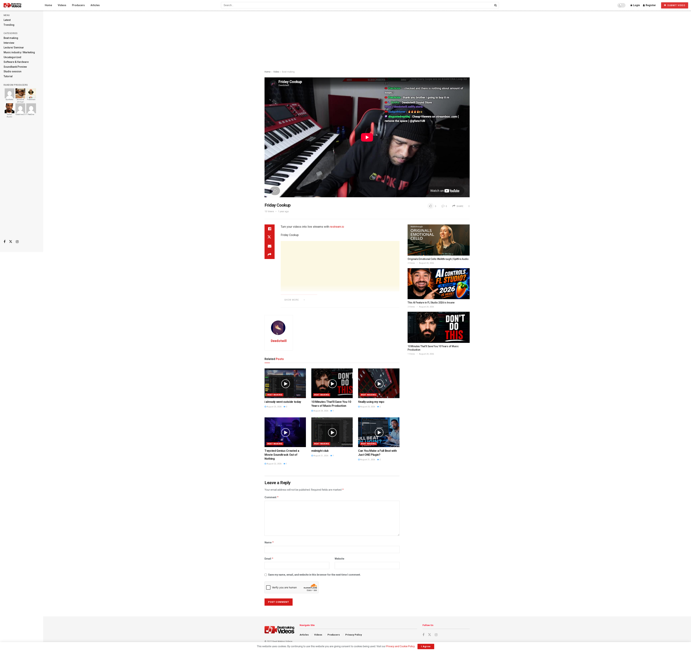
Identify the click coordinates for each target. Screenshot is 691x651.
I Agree (426, 646)
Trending (9, 24)
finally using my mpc (371, 402)
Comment (272, 497)
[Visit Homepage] (19, 5)
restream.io (337, 226)
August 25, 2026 (273, 407)
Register (650, 5)
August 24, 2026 (320, 411)
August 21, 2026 (320, 455)
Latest (7, 20)
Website (339, 558)
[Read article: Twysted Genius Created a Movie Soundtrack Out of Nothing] (285, 432)
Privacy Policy (353, 634)
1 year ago (283, 211)
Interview (9, 42)
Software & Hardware (16, 61)
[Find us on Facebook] (4, 242)
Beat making (11, 38)
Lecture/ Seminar (14, 47)
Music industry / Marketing (19, 52)
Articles (95, 5)
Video (276, 72)
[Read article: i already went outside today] (285, 383)
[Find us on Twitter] (10, 242)
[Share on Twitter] (270, 237)
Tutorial (8, 76)
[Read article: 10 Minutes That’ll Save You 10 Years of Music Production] (332, 383)
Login (636, 5)
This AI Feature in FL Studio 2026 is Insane (431, 302)
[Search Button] (496, 5)
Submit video (676, 5)
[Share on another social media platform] (270, 254)
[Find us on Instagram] (17, 242)
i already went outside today (283, 402)
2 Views (411, 263)
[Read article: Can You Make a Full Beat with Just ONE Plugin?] (378, 432)
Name (269, 542)
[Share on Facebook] (270, 228)
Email (269, 558)
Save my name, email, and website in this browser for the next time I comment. (314, 574)
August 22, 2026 (273, 464)
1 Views (411, 354)
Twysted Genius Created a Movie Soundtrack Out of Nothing (282, 455)
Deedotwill (279, 341)
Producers (78, 5)
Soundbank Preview (15, 66)
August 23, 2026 (367, 407)
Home (48, 5)
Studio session (12, 71)
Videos (62, 5)
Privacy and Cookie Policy (400, 646)
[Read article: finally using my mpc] (378, 383)
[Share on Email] (270, 246)
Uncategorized (12, 57)
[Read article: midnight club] (332, 432)
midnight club (320, 450)
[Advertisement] (22, 180)
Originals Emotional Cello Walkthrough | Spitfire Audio (438, 259)
